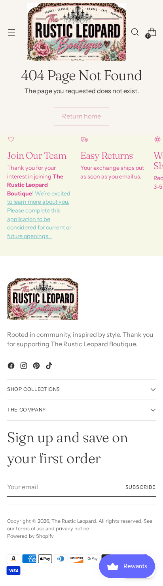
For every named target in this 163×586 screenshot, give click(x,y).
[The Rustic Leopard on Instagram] (24, 367)
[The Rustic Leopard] (76, 32)
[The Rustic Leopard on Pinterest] (37, 367)
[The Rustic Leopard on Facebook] (12, 367)
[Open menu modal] (11, 32)
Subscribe (140, 487)
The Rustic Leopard (73, 521)
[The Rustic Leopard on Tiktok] (50, 367)
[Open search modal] (135, 32)
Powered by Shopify (30, 536)
